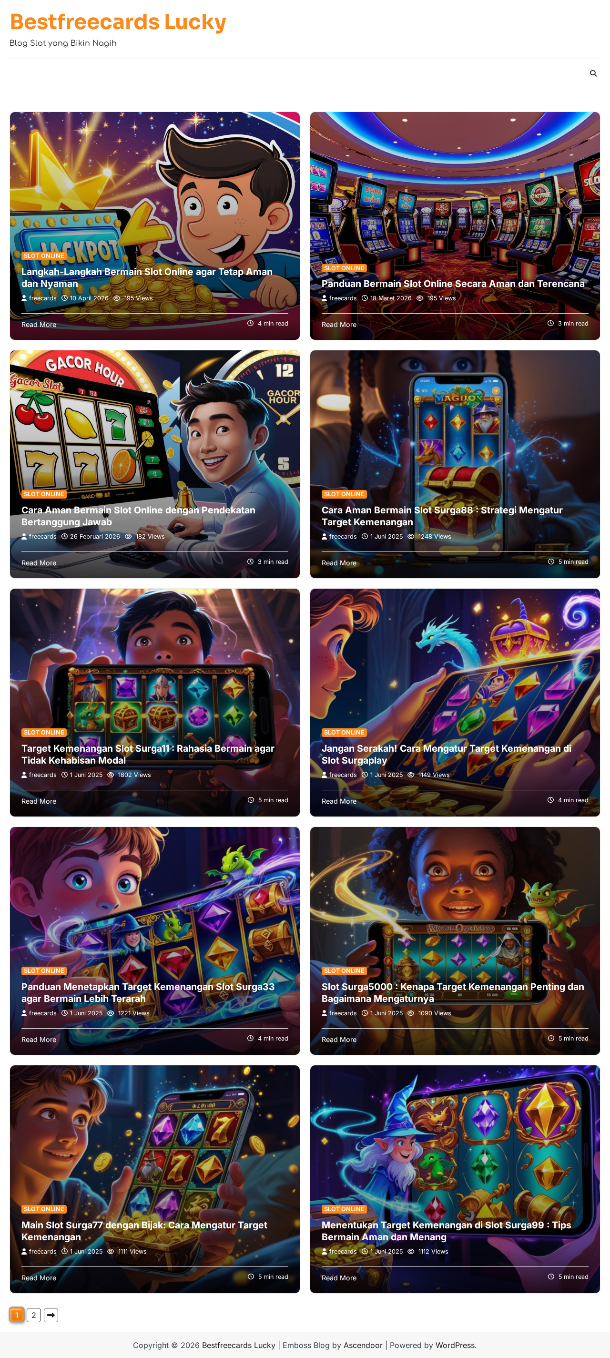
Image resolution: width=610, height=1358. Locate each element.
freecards (43, 298)
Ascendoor (363, 1345)
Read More (38, 324)
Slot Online (44, 255)
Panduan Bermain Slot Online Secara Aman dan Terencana (453, 283)
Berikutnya (51, 1315)
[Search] (593, 73)
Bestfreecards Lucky (118, 22)
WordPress (455, 1345)
